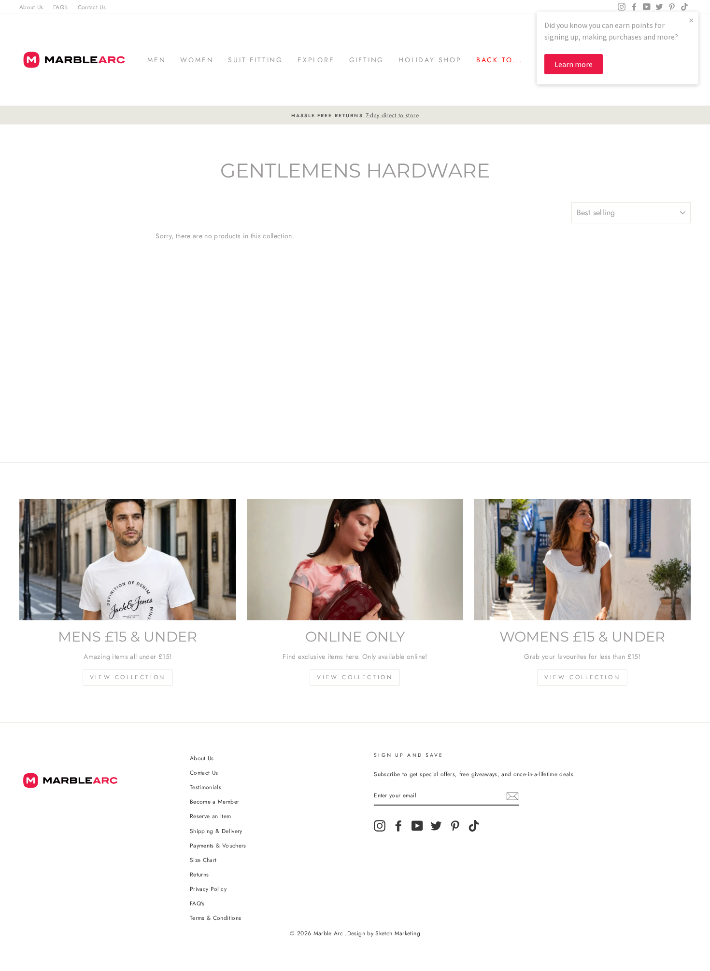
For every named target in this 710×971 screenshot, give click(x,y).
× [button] (691, 20)
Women (196, 60)
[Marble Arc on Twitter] (436, 826)
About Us (31, 7)
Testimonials (205, 787)
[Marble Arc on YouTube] (417, 826)
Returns (199, 874)
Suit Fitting (255, 60)
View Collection (128, 677)
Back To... (499, 60)
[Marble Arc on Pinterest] (455, 826)
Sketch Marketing (397, 933)
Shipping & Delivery (216, 831)
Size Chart (203, 860)
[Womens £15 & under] (582, 559)
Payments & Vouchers (218, 845)
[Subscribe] (512, 796)
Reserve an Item (210, 816)
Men (156, 60)
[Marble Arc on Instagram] (379, 826)
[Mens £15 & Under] (127, 559)
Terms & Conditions (215, 918)
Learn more (573, 64)
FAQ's (60, 7)
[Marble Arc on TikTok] (474, 826)
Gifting (366, 60)
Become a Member (214, 801)
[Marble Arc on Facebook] (398, 826)
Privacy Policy (208, 889)
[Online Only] (355, 559)
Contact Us (92, 7)
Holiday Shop (430, 60)
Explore (316, 60)
